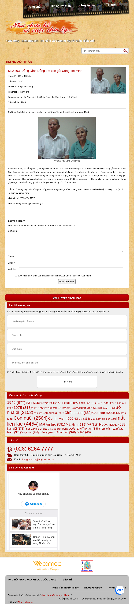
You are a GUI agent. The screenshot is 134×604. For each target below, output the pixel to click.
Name (11, 256)
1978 (57, 408)
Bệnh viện (89, 408)
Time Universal (25, 602)
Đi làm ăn (66, 432)
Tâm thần (109, 428)
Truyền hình (88, 5)
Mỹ (93, 424)
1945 (16, 402)
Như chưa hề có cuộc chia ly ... (56, 595)
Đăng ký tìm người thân (67, 297)
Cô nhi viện (61, 418)
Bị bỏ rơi (107, 408)
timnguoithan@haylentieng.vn (38, 459)
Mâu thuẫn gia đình (103, 419)
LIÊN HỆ (67, 579)
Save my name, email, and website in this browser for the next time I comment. (54, 276)
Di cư (82, 418)
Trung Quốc (72, 428)
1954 (33, 402)
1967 (44, 403)
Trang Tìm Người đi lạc (65, 587)
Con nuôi (31, 418)
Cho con (103, 413)
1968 (55, 403)
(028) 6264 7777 (33, 449)
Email (11, 263)
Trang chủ (34, 6)
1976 (37, 408)
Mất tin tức (52, 424)
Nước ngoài (112, 424)
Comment (12, 231)
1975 (23, 408)
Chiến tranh (78, 413)
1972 (102, 402)
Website (12, 269)
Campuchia (53, 412)
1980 (74, 408)
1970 (79, 403)
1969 (67, 403)
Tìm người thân (60, 6)
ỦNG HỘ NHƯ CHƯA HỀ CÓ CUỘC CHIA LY (33, 579)
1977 (48, 408)
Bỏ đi (38, 413)
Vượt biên (30, 432)
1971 (90, 403)
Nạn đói (15, 428)
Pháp (30, 429)
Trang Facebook (93, 587)
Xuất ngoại (47, 432)
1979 (66, 408)
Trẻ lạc (91, 428)
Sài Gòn (42, 429)
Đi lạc (84, 432)
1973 (114, 403)
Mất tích (76, 424)
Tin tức (111, 4)
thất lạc (55, 429)
